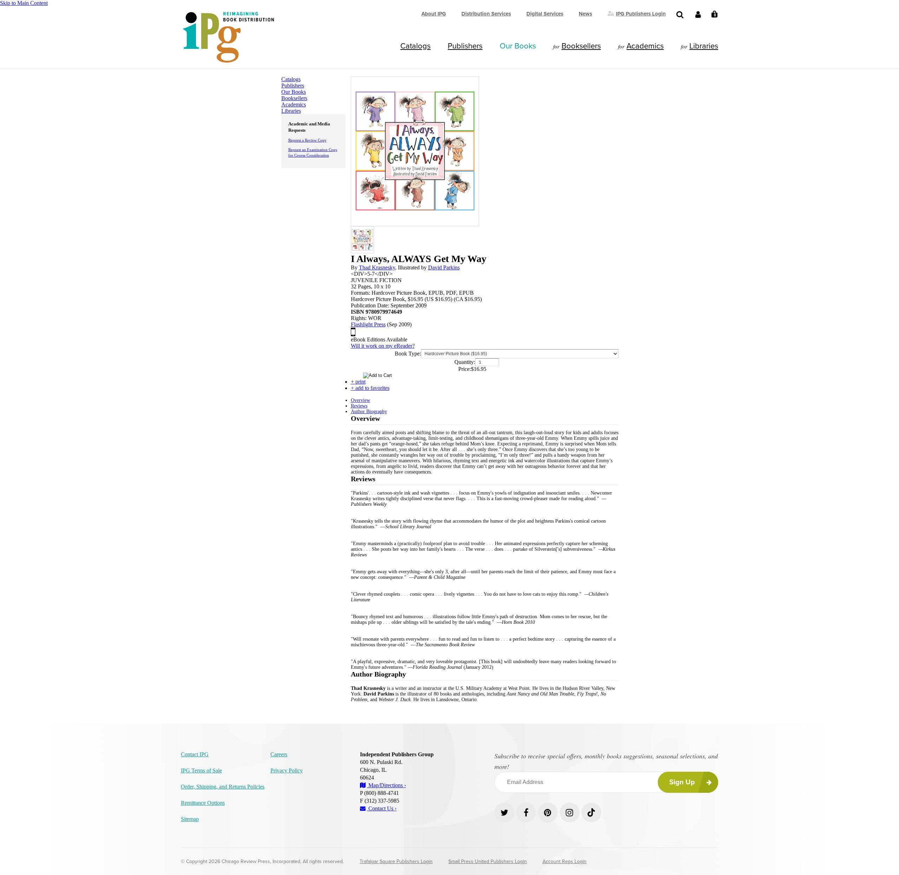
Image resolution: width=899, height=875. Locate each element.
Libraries (703, 46)
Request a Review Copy (307, 140)
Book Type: (408, 354)
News (585, 14)
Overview (360, 400)
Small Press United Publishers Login (487, 861)
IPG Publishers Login (641, 13)
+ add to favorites (370, 388)
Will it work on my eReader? (383, 346)
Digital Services (544, 14)
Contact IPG (195, 754)
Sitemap (190, 819)
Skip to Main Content (24, 3)
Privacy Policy (286, 770)
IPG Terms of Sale (201, 770)
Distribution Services (486, 14)
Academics (645, 46)
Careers (278, 754)
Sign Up (682, 782)
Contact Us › (381, 808)
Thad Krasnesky (377, 267)
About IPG (433, 14)
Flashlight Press (368, 324)
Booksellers (581, 46)
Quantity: (464, 362)
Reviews (359, 406)
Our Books (518, 46)
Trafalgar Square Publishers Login (396, 861)
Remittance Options (203, 803)
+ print (358, 382)
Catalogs (415, 46)
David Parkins (444, 267)
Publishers (465, 46)
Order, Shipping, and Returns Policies (222, 787)
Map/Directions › (386, 785)
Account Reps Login (564, 861)
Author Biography (369, 411)
